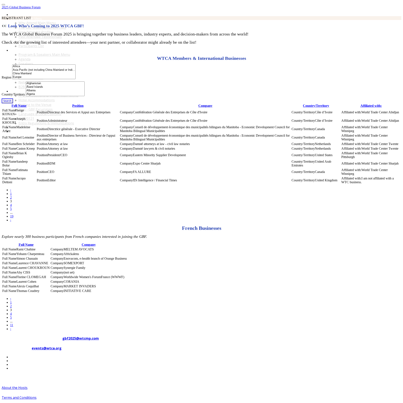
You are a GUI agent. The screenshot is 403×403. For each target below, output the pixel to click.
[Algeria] (55, 94)
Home (14, 15)
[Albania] (55, 90)
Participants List (31, 46)
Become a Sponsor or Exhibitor (31, 128)
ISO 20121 (26, 118)
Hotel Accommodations (36, 100)
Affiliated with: (371, 105)
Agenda (24, 59)
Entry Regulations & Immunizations (46, 123)
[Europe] (43, 77)
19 (11, 216)
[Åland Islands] (55, 87)
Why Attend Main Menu (37, 23)
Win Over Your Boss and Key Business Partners (42, 131)
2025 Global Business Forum (21, 7)
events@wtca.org (46, 348)
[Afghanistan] (55, 83)
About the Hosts (14, 387)
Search (7, 101)
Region (6, 77)
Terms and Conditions (19, 397)
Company (205, 105)
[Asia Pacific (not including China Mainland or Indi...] (43, 70)
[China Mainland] (43, 73)
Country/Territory (13, 94)
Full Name (19, 105)
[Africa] (43, 66)
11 (11, 325)
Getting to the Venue (34, 104)
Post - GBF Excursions (35, 109)
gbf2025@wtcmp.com (80, 338)
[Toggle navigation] (3, 4)
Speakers (25, 63)
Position (78, 105)
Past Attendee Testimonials (40, 36)
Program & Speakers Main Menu (32, 50)
